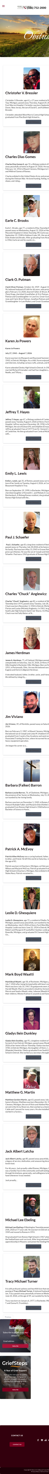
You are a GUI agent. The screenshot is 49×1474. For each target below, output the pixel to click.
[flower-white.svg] (42, 1440)
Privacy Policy (35, 1471)
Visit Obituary (33, 122)
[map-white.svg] (45, 1440)
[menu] (3, 6)
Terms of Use (44, 1471)
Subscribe (15, 1346)
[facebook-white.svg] (38, 1440)
